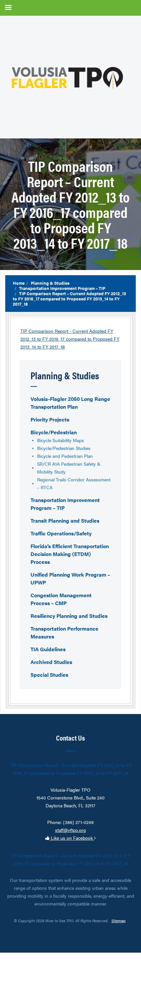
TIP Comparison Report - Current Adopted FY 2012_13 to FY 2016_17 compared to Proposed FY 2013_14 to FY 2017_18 (69, 339)
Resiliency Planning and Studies (69, 615)
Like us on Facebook (72, 837)
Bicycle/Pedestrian (53, 432)
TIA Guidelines (48, 649)
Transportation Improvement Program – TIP (62, 288)
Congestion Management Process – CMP (60, 599)
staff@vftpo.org (70, 830)
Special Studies (49, 674)
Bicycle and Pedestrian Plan (65, 456)
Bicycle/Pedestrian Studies (64, 448)
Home (19, 283)
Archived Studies (51, 662)
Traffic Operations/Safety (60, 533)
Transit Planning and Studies (64, 520)
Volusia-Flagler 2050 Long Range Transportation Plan (70, 402)
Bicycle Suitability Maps (60, 440)
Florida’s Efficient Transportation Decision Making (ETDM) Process (69, 553)
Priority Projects (49, 419)
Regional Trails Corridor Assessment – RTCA (74, 483)
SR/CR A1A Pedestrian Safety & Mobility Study (68, 467)
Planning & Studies (50, 283)
